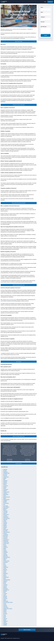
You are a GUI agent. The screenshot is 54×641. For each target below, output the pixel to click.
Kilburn (4, 559)
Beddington (5, 573)
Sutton (4, 592)
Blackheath (5, 508)
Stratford (5, 490)
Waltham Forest (6, 499)
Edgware (5, 587)
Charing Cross (6, 539)
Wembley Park (6, 589)
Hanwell (4, 604)
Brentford (5, 597)
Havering (5, 475)
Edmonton (5, 519)
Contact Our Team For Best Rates (19, 104)
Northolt (4, 611)
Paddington (5, 552)
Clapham (5, 550)
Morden (4, 582)
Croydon (5, 565)
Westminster (5, 540)
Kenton (4, 594)
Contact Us (50, 1)
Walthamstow (5, 494)
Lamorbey (5, 493)
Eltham (4, 498)
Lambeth (5, 545)
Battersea (5, 558)
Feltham (4, 622)
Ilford (4, 479)
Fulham (4, 572)
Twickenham (5, 607)
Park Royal (5, 588)
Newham (5, 481)
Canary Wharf (6, 503)
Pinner (4, 614)
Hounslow (5, 613)
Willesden (5, 569)
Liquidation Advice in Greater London (9, 299)
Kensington (5, 562)
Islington (5, 524)
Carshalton (5, 584)
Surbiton (5, 609)
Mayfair (4, 548)
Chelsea (5, 553)
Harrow (4, 603)
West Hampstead (6, 557)
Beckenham (5, 535)
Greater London (6, 491)
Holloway (5, 533)
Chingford (5, 500)
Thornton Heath (6, 560)
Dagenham (5, 471)
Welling (4, 484)
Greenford (5, 606)
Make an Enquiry (27, 629)
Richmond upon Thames (8, 602)
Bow (4, 504)
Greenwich (5, 510)
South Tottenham (6, 518)
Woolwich (5, 483)
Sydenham (5, 538)
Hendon (4, 568)
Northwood (5, 621)
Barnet (4, 564)
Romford (5, 470)
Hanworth (5, 618)
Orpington (5, 523)
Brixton (4, 544)
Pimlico (4, 549)
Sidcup (4, 495)
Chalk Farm (5, 547)
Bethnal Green (6, 514)
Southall (4, 612)
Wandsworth (5, 567)
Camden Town (6, 542)
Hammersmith (6, 577)
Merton (4, 578)
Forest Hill (5, 530)
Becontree (5, 474)
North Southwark (6, 532)
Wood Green (5, 529)
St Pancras (5, 537)
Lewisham (5, 515)
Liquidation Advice (8, 29)
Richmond (5, 598)
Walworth (5, 525)
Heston (4, 616)
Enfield (4, 528)
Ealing (4, 599)
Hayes (4, 617)
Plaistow (5, 486)
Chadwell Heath (6, 473)
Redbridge (5, 480)
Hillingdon (5, 623)
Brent (4, 563)
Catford (4, 520)
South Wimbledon (6, 579)
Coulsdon (5, 593)
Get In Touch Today (18, 41)
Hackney (5, 513)
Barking (4, 478)
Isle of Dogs (5, 505)
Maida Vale (5, 555)
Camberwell (5, 534)
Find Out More (18, 361)
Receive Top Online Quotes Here (19, 436)
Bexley (4, 488)
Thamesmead (6, 476)
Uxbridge (5, 624)
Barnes (4, 583)
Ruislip (4, 619)
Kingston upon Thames (7, 608)
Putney (4, 574)
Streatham (5, 554)
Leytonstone (5, 489)
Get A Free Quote (19, 463)
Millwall (4, 509)
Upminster (5, 469)
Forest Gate (5, 485)
